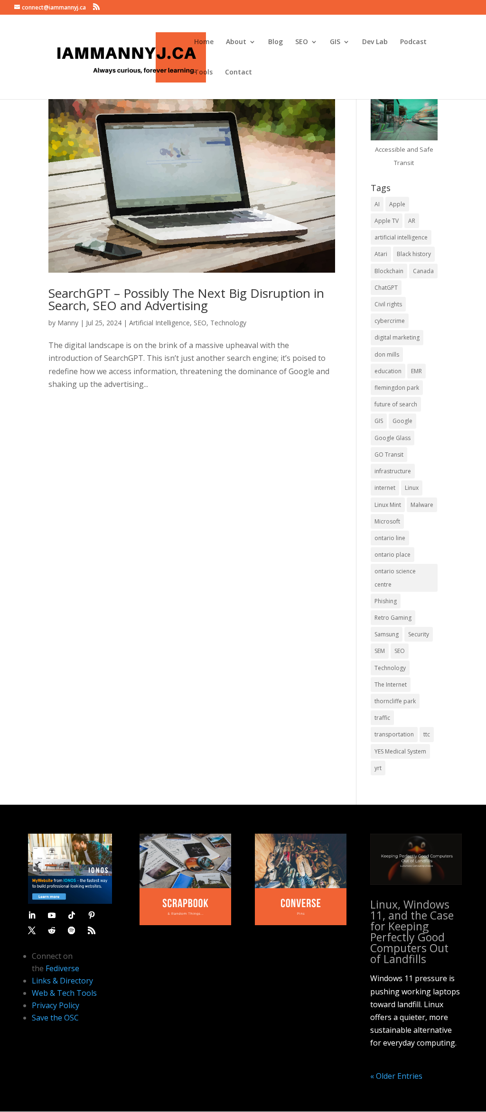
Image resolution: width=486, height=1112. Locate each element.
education (388, 371)
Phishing (385, 601)
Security (418, 634)
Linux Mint (387, 505)
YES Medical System (400, 751)
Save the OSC (55, 1017)
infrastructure (392, 471)
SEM (379, 651)
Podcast (413, 42)
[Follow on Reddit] (51, 930)
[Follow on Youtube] (51, 915)
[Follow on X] (31, 930)
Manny (67, 322)
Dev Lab (375, 42)
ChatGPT (386, 288)
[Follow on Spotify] (71, 930)
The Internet (390, 684)
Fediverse (62, 968)
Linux (412, 488)
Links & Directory (62, 980)
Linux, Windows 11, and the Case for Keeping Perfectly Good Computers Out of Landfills (412, 931)
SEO (301, 42)
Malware (422, 505)
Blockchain (388, 271)
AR (411, 221)
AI (377, 204)
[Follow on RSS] (91, 930)
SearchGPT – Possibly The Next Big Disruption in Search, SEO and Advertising (186, 299)
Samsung (386, 634)
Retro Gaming (392, 618)
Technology (228, 322)
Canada (423, 271)
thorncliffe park (395, 701)
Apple (397, 204)
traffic (382, 718)
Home (204, 42)
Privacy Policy (55, 1005)
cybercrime (389, 321)
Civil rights (388, 304)
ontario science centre (395, 577)
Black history (414, 254)
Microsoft (387, 521)
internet (384, 488)
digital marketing (397, 337)
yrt (378, 768)
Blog (275, 42)
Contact (238, 72)
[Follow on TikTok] (71, 915)
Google (402, 421)
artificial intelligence (401, 237)
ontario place (392, 555)
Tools (203, 72)
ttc (426, 734)
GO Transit (388, 454)
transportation (394, 734)
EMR (416, 371)
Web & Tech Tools (64, 993)
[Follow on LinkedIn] (31, 915)
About (236, 42)
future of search (395, 404)
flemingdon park (396, 388)
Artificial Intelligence (159, 322)
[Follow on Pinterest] (91, 915)
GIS (335, 42)
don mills (386, 354)
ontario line (389, 538)
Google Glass (392, 438)
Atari (380, 254)
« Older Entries (396, 1076)
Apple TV (386, 221)
